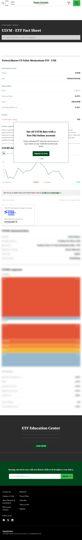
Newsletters (13, 3)
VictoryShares (74, 236)
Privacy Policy (24, 496)
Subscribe (76, 3)
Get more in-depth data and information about (32, 193)
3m (8, 153)
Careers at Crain (8, 496)
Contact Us (7, 492)
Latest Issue (7, 3)
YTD (11, 153)
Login (42, 158)
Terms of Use (24, 505)
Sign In (68, 3)
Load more (41, 446)
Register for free (41, 153)
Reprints (22, 509)
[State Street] (10, 212)
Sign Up (65, 476)
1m (4, 153)
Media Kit (23, 492)
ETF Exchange (6, 25)
